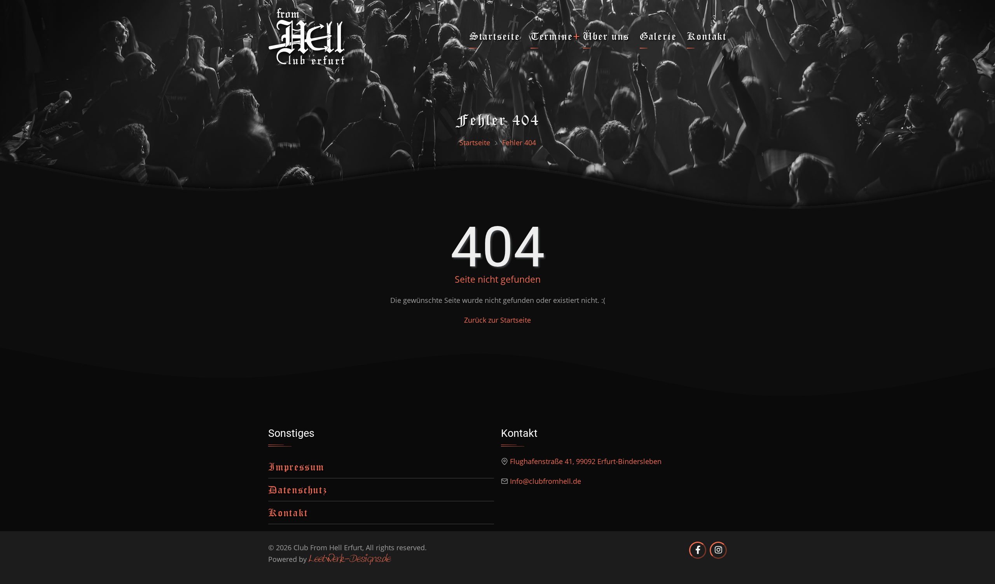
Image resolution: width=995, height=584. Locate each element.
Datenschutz (297, 489)
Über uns (606, 36)
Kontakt (707, 36)
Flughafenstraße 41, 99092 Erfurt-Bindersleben (586, 461)
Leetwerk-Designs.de (350, 559)
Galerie (658, 36)
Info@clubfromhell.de (545, 481)
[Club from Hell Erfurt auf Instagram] (718, 550)
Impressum (296, 466)
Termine (552, 36)
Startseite (495, 36)
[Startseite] (306, 35)
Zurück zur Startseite (497, 320)
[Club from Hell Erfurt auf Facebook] (697, 550)
